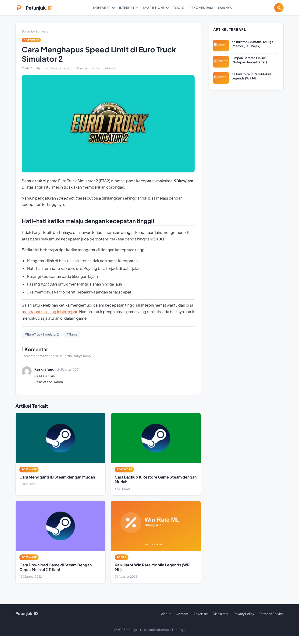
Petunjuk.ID (26, 613)
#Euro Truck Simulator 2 (42, 334)
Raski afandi (44, 369)
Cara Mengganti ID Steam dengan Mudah (57, 477)
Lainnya (225, 8)
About (166, 614)
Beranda (28, 31)
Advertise (200, 614)
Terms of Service (271, 614)
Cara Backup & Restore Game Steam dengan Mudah (156, 479)
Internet (126, 8)
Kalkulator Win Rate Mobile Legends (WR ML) (152, 567)
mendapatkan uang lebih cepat (49, 311)
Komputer (102, 8)
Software (42, 31)
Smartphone (154, 8)
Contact (182, 614)
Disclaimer (220, 614)
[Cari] (279, 7)
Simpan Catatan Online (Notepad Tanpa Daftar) (249, 60)
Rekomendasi (201, 8)
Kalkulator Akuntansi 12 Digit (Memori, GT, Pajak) (252, 44)
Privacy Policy (244, 614)
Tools (178, 8)
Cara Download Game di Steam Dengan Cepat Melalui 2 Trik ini (55, 567)
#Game (72, 334)
